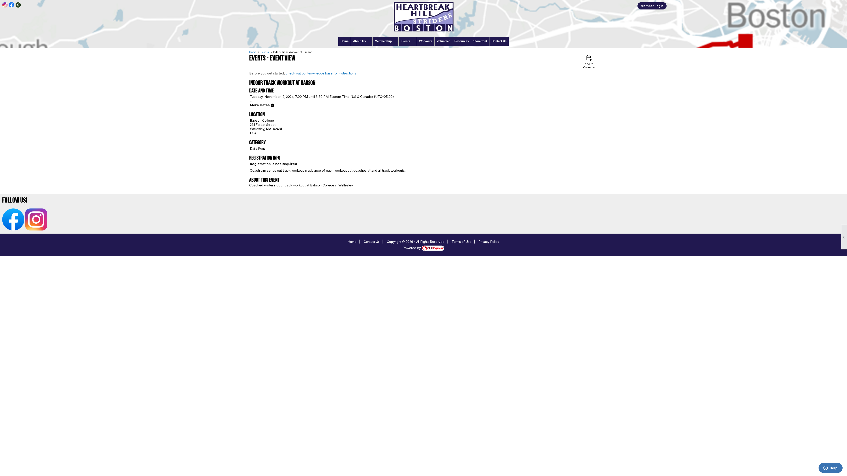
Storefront (480, 41)
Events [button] (405, 41)
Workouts (425, 41)
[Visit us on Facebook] (11, 5)
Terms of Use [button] (461, 242)
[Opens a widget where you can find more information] (830, 468)
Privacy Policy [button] (489, 242)
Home (345, 41)
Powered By (412, 248)
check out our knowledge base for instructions (321, 73)
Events (264, 52)
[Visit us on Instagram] (5, 5)
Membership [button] (383, 41)
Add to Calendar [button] (589, 61)
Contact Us (499, 41)
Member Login (652, 6)
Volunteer (443, 41)
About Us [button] (359, 41)
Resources (461, 41)
